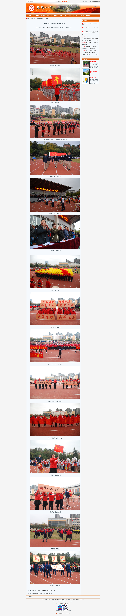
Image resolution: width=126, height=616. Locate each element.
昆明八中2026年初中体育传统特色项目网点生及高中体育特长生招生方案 (90, 33)
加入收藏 (98, 1)
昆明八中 (43, 599)
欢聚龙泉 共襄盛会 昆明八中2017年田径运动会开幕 (42, 593)
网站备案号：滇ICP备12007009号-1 (63, 603)
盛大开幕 (46, 18)
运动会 (42, 18)
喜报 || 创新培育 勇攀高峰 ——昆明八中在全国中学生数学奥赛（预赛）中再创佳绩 (89, 52)
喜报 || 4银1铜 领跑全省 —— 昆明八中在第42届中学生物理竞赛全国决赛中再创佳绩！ (90, 39)
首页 (35, 18)
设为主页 (94, 1)
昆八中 (77, 599)
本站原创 (48, 27)
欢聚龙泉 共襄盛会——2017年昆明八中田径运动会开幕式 (43, 590)
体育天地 (38, 18)
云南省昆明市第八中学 (58, 599)
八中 (69, 601)
